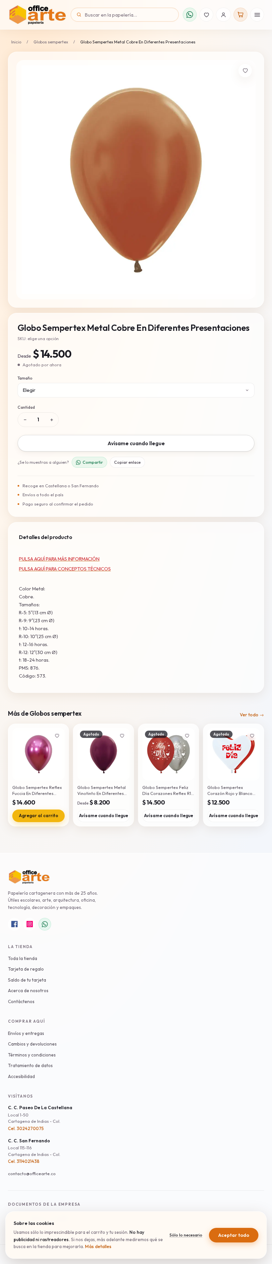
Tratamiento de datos (30, 1065)
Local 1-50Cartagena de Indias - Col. (34, 1118)
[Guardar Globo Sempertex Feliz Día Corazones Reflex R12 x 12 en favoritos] (187, 736)
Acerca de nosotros (28, 990)
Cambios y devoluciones (32, 1044)
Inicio (16, 41)
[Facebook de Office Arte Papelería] (14, 924)
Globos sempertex (51, 41)
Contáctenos (21, 1001)
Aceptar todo (233, 1235)
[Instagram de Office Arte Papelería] (29, 924)
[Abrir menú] (257, 15)
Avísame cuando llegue (136, 443)
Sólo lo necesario (186, 1234)
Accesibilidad (21, 1076)
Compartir (93, 462)
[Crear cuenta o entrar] (223, 15)
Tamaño (25, 378)
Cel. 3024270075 (26, 1128)
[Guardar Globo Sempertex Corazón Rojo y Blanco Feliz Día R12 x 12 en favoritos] (252, 736)
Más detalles (98, 1246)
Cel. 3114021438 (23, 1161)
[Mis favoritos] (206, 15)
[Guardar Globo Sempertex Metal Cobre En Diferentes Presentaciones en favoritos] (245, 70)
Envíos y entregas (26, 1033)
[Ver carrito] (240, 15)
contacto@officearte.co (32, 1173)
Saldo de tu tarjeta (27, 980)
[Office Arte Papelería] (37, 14)
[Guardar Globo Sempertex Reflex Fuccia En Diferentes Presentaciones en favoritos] (57, 736)
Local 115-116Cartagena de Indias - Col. (34, 1151)
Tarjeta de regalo (26, 969)
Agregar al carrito (38, 815)
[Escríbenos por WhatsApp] (190, 15)
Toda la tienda (22, 958)
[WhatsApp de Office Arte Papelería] (44, 924)
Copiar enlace (127, 462)
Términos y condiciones (32, 1055)
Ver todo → (252, 715)
